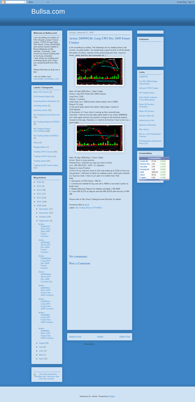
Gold (142, 172)
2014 (39, 186)
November (44, 213)
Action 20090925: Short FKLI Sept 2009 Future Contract (44, 230)
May (41, 355)
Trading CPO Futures (43, 152)
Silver (142, 175)
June (41, 351)
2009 (39, 205)
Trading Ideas (40, 161)
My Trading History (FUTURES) (89, 208)
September (44, 221)
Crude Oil (144, 161)
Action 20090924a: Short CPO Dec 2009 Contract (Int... (46, 277)
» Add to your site (164, 179)
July (41, 347)
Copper (143, 178)
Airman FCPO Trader (148, 88)
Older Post (124, 337)
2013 (39, 190)
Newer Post (75, 337)
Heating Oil (144, 169)
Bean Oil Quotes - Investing (147, 105)
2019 (39, 182)
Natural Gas (145, 164)
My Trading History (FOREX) (46, 122)
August (42, 343)
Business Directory (147, 125)
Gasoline (143, 167)
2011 (39, 197)
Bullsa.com (48, 11)
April (41, 358)
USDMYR (143, 76)
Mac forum (144, 129)
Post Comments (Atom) (105, 344)
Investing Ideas (40, 105)
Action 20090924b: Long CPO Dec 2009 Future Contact (45, 262)
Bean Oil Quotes (146, 111)
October (43, 217)
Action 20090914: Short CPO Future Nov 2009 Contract (46, 290)
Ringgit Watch (40, 147)
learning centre (40, 110)
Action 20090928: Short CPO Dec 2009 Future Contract (44, 246)
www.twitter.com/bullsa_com (46, 79)
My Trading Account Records (47, 115)
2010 (39, 201)
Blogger (112, 396)
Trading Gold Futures (43, 156)
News (36, 142)
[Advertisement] (97, 21)
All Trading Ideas (146, 93)
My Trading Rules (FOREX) (46, 135)
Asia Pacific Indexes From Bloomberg (148, 98)
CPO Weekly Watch (42, 96)
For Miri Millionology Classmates (148, 82)
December (44, 209)
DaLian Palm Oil (146, 116)
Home (100, 337)
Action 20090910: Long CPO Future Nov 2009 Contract (46, 304)
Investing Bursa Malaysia (45, 101)
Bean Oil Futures (41, 92)
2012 (39, 194)
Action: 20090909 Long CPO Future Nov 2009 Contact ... (46, 318)
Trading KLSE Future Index (46, 165)
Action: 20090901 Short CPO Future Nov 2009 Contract (46, 333)
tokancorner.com (146, 120)
